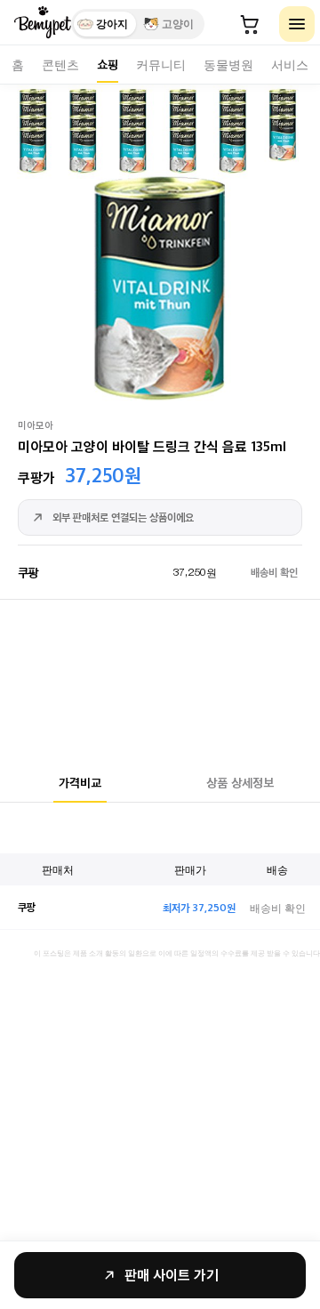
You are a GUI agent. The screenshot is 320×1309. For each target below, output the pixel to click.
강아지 (112, 24)
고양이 (178, 24)
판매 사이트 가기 (171, 1274)
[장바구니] (250, 24)
